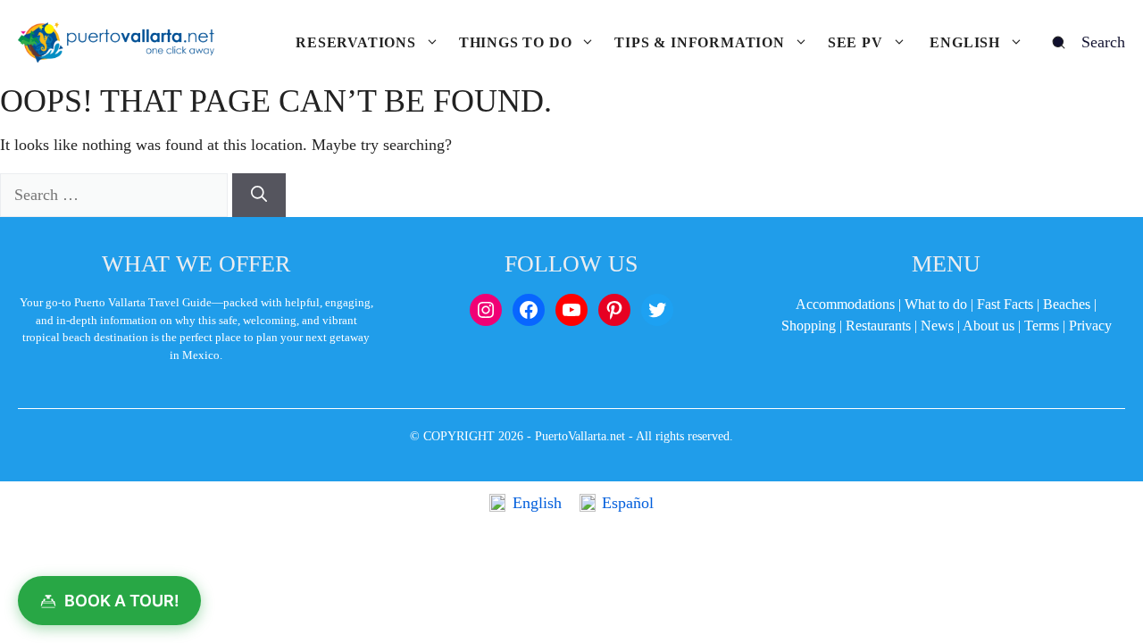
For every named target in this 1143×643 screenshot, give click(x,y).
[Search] (259, 195)
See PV (855, 42)
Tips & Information (699, 42)
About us (988, 325)
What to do (936, 304)
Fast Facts (1005, 304)
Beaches (1066, 304)
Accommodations (845, 304)
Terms (1041, 325)
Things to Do (515, 42)
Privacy (1090, 325)
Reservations (356, 42)
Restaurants (878, 325)
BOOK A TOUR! (121, 600)
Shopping (808, 325)
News (937, 325)
